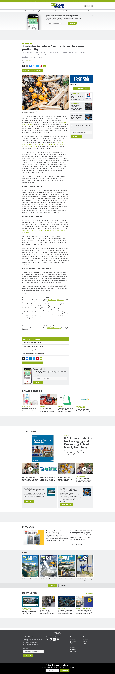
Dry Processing (62, 475)
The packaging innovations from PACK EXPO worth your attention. (76, 107)
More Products (77, 544)
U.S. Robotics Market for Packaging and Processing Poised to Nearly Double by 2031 (78, 443)
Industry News (26, 475)
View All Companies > (81, 88)
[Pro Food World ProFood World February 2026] (84, 566)
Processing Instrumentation (84, 608)
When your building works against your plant (30, 612)
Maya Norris (28, 60)
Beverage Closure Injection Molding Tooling (56, 532)
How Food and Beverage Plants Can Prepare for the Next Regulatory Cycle (66, 612)
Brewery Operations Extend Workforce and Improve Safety (65, 479)
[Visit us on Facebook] (51, 639)
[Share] (30, 66)
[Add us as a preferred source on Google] (44, 66)
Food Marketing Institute (48, 144)
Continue (65, 671)
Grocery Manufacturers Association (33, 353)
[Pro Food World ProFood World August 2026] (30, 566)
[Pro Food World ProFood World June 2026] (48, 566)
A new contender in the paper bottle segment (29, 409)
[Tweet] (37, 66)
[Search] (88, 6)
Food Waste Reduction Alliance (32, 342)
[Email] (27, 66)
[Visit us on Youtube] (58, 639)
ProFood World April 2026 (66, 579)
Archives (63, 585)
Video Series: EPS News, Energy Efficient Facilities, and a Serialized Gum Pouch (84, 480)
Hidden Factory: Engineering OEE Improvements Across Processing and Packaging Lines (48, 612)
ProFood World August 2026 (30, 579)
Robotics (66, 435)
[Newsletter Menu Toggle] (85, 6)
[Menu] (92, 6)
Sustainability (27, 43)
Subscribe (53, 585)
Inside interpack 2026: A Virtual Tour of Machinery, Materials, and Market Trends (84, 612)
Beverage (42, 406)
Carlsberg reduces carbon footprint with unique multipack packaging (66, 410)
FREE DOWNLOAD (66, 504)
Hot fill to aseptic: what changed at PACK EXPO (76, 117)
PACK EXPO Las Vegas (54, 328)
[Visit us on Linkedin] (54, 639)
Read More (29, 501)
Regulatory (61, 608)
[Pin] (41, 66)
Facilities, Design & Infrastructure (81, 407)
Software (43, 608)
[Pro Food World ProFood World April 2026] (66, 566)
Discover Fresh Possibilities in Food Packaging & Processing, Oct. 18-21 (77, 97)
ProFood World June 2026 (48, 579)
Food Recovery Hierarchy (56, 300)
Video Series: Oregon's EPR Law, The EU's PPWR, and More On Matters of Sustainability (30, 479)
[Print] (23, 66)
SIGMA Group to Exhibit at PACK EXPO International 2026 (80, 538)
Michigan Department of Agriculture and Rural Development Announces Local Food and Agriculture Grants (48, 479)
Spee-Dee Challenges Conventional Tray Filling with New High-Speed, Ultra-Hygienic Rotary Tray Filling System (81, 532)
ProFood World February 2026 (85, 579)
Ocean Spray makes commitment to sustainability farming (47, 410)
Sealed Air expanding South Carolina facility (83, 410)
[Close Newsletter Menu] (92, 15)
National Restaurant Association (33, 346)
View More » (89, 593)
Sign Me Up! (72, 23)
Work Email (36, 375)
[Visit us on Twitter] (47, 639)
